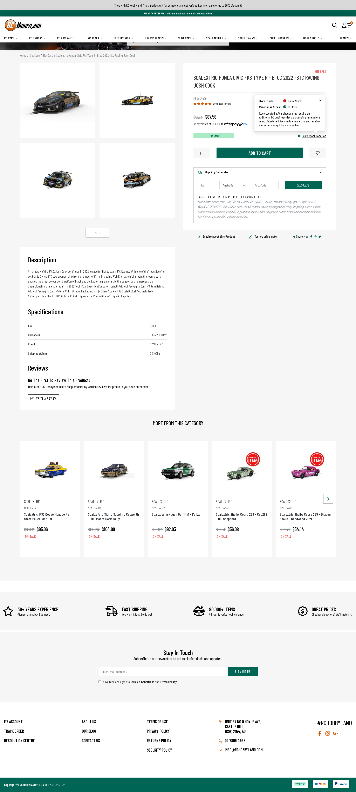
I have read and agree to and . (139, 682)
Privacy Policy (168, 682)
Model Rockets (279, 38)
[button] (344, 25)
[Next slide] (328, 499)
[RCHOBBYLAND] (91, 25)
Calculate (303, 185)
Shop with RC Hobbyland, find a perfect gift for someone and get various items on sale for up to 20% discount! (178, 5)
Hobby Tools (311, 38)
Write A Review (46, 398)
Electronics (122, 38)
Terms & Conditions (142, 682)
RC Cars (9, 38)
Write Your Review (222, 103)
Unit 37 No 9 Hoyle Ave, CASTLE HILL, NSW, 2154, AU (243, 726)
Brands (344, 38)
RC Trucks (35, 38)
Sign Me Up (243, 671)
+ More (97, 233)
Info (245, 124)
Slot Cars (184, 38)
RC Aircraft (65, 38)
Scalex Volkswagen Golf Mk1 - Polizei (176, 507)
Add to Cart (259, 153)
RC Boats (93, 38)
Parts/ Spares (154, 38)
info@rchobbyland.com (243, 749)
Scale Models (214, 38)
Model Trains (246, 38)
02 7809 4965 (234, 740)
